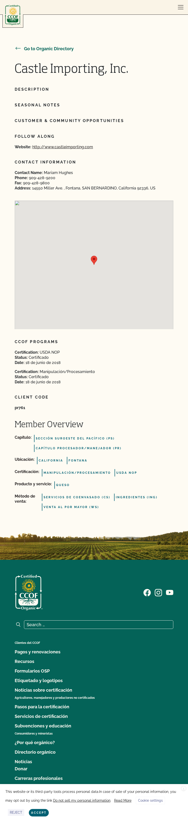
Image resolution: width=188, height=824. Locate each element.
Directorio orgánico (35, 752)
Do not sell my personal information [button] (81, 800)
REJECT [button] (16, 812)
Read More (122, 800)
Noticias (23, 761)
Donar (21, 768)
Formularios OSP (32, 671)
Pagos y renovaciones (37, 651)
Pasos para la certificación (42, 706)
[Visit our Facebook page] (147, 592)
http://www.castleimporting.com (62, 147)
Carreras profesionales (39, 778)
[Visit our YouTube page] (169, 592)
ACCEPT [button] (39, 812)
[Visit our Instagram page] (158, 592)
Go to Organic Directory (49, 48)
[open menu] (181, 7)
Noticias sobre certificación (43, 690)
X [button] (184, 788)
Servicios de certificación (41, 716)
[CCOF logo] (12, 15)
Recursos (24, 661)
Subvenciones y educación (43, 725)
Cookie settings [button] (150, 800)
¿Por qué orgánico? (35, 742)
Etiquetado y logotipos (39, 680)
